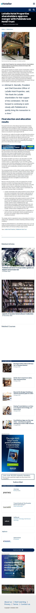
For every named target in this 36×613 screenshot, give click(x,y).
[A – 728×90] (18, 148)
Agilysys (4, 531)
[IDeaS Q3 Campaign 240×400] (13, 471)
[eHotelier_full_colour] (6, 4)
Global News (9, 29)
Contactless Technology (19, 518)
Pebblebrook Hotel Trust (21, 229)
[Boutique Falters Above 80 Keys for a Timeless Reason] (7, 368)
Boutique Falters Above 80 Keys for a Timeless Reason (23, 364)
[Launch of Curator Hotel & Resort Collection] (18, 296)
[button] (34, 4)
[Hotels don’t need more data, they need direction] (7, 382)
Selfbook (16, 517)
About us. (8, 602)
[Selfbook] (7, 521)
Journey (16, 489)
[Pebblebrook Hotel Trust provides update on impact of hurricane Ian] (18, 257)
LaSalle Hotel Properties (9, 229)
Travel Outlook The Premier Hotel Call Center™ (22, 504)
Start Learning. (20, 602)
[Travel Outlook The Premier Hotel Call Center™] (7, 507)
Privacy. (7, 604)
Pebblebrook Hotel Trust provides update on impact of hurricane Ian (18, 269)
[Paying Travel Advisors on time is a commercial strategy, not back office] (7, 410)
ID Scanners (16, 539)
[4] (13, 577)
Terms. (15, 604)
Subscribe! (18, 482)
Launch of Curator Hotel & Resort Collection (17, 314)
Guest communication (18, 506)
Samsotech (17, 537)
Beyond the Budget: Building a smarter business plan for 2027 (23, 392)
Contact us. (25, 604)
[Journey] (7, 492)
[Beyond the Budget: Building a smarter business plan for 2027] (7, 396)
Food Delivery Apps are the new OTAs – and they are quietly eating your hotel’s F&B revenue (24, 421)
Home (3, 29)
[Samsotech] (7, 541)
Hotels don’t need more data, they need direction (23, 378)
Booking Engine (17, 490)
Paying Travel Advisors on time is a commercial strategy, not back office (23, 407)
